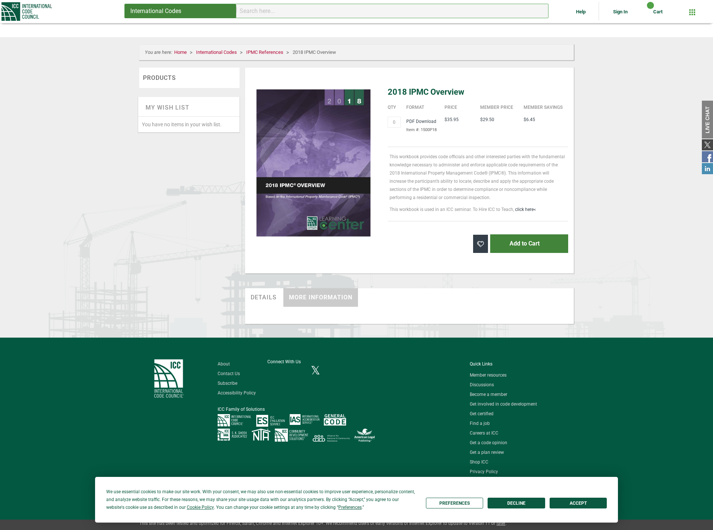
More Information (320, 297)
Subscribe (227, 383)
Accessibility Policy (237, 393)
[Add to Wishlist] (480, 244)
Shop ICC (479, 462)
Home (181, 52)
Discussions (482, 384)
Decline (516, 503)
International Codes (217, 52)
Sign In (620, 11)
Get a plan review (487, 452)
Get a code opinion (488, 442)
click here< (525, 209)
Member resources (488, 375)
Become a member (488, 394)
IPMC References (265, 52)
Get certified (482, 413)
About (224, 364)
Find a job (480, 423)
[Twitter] (315, 371)
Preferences (454, 503)
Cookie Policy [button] (200, 507)
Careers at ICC (484, 433)
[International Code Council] (27, 11)
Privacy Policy (484, 471)
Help (581, 11)
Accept (578, 503)
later (501, 523)
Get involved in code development (503, 404)
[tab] (263, 297)
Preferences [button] (350, 507)
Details (264, 297)
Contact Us (229, 373)
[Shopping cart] (644, 14)
